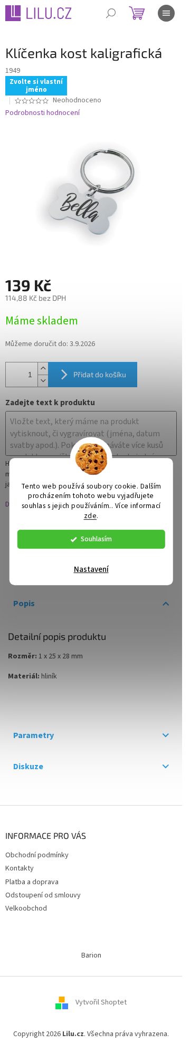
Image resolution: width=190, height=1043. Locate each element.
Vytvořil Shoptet (101, 1002)
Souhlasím (96, 539)
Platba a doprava (32, 882)
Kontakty (19, 868)
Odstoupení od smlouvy (43, 895)
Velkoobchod (26, 908)
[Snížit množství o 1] (42, 381)
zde (90, 516)
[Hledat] (110, 13)
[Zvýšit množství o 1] (42, 368)
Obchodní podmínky (37, 855)
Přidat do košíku (99, 374)
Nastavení (91, 569)
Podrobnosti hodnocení (42, 113)
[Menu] (166, 13)
